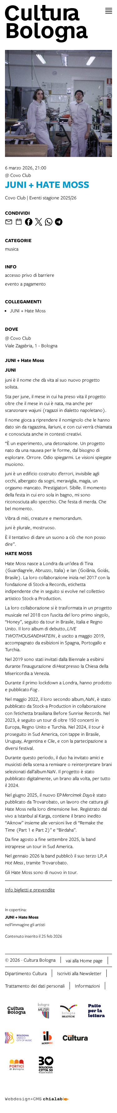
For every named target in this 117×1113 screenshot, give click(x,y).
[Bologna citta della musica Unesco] (18, 1038)
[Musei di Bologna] (43, 1011)
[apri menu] (108, 10)
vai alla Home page (84, 960)
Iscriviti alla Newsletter (79, 973)
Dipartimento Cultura (26, 973)
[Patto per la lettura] (96, 1011)
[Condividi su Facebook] (28, 222)
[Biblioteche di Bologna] (68, 1011)
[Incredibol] (47, 1038)
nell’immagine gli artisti (25, 917)
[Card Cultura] (75, 1039)
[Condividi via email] (8, 222)
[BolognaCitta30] (46, 1066)
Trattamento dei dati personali (35, 986)
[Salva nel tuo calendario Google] (18, 222)
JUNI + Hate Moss (28, 310)
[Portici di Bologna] (16, 1066)
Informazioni (87, 986)
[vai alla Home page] (58, 23)
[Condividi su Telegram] (58, 222)
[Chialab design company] (37, 1094)
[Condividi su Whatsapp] (48, 222)
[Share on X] (38, 222)
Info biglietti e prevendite (30, 889)
